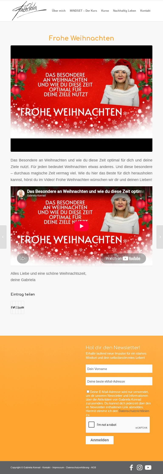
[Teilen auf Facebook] (11, 307)
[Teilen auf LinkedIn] (19, 307)
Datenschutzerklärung (77, 467)
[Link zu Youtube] (148, 467)
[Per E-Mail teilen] (22, 307)
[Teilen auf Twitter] (14, 307)
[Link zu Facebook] (131, 467)
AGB (93, 467)
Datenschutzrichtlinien (134, 411)
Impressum (58, 467)
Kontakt (46, 467)
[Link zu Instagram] (139, 467)
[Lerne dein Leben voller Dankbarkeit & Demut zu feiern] (3, 237)
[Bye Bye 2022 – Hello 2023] (159, 237)
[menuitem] (59, 10)
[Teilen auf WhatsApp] (16, 307)
